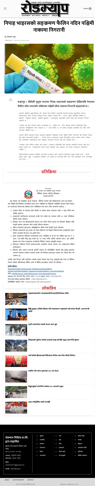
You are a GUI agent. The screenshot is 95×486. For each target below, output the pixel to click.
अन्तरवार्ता (42, 455)
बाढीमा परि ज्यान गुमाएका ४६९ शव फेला (43, 371)
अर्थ (60, 436)
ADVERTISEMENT (18, 480)
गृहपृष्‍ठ (41, 436)
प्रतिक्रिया (48, 172)
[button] (5, 9)
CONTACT (30, 480)
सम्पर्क (79, 440)
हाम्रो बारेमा (81, 436)
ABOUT (7, 480)
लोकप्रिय (49, 288)
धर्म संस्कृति (62, 455)
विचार (41, 451)
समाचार (42, 443)
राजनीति (42, 440)
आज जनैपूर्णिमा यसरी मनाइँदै (39, 402)
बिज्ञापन (80, 443)
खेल (60, 440)
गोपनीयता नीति (82, 447)
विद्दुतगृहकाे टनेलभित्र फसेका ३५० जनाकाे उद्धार (45, 386)
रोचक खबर (62, 451)
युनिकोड (80, 451)
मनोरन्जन (42, 447)
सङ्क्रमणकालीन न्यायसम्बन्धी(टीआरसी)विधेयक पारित (48, 293)
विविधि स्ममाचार (82, 455)
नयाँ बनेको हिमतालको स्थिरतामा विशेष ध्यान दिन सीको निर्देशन (51, 355)
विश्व (60, 443)
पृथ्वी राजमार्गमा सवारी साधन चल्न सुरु (42, 324)
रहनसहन (61, 447)
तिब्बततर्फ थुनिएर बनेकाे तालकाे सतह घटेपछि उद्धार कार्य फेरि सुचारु (53, 340)
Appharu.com (73, 484)
